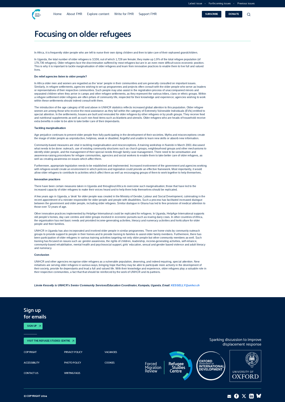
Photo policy (72, 362)
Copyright (30, 352)
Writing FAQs (72, 373)
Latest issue (195, 3)
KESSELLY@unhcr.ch (185, 285)
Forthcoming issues (220, 3)
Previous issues (246, 3)
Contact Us (31, 373)
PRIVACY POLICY (73, 352)
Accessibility (32, 362)
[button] (248, 15)
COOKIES (110, 362)
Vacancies (111, 352)
